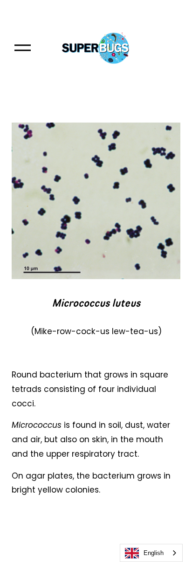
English (154, 552)
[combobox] (151, 553)
